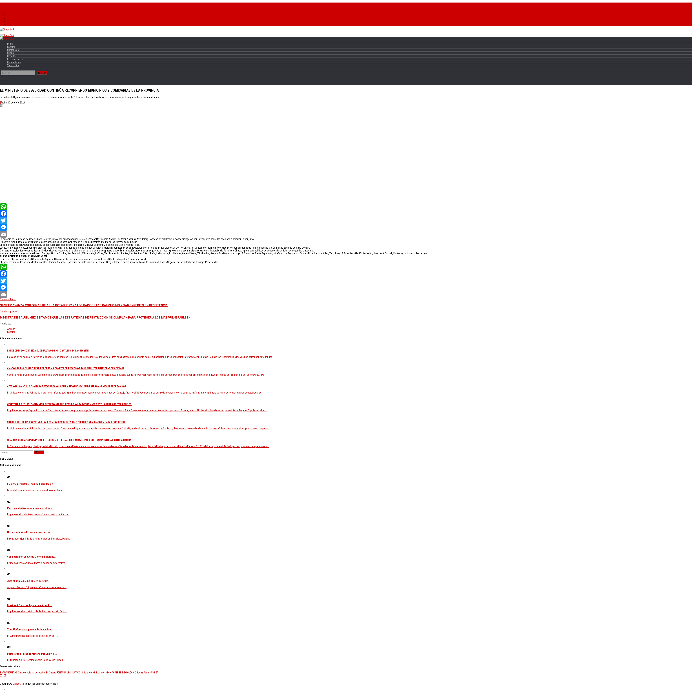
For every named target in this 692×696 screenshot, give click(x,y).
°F (5, 675)
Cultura (10, 12)
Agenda (11, 329)
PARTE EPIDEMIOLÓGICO (124, 672)
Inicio (10, 4)
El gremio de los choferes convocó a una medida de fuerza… (38, 514)
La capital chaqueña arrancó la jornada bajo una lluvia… (35, 490)
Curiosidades (14, 21)
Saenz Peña (143, 672)
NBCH (108, 672)
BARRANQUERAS (8, 672)
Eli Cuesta (51, 672)
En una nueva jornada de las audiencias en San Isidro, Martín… (38, 538)
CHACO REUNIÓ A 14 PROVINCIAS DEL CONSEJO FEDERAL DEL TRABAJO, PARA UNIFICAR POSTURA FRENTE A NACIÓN (69, 440)
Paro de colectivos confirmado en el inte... (30, 508)
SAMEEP (153, 672)
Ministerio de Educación (93, 672)
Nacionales (13, 9)
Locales (11, 6)
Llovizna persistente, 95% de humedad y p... (31, 484)
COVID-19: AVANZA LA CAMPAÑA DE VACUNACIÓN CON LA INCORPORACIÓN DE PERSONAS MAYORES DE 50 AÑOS (66, 386)
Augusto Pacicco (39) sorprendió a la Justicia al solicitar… (36, 587)
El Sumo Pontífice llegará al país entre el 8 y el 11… (32, 635)
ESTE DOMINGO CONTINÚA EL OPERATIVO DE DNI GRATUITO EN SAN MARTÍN (48, 350)
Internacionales (15, 18)
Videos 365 (13, 24)
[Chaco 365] (7, 29)
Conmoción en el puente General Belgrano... (31, 556)
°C (1, 675)
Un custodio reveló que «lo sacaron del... (30, 532)
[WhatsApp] (346, 206)
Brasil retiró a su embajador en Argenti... (29, 605)
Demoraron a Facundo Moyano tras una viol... (32, 653)
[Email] (346, 234)
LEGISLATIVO (73, 672)
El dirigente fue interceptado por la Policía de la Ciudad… (35, 660)
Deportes (12, 15)
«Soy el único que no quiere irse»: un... (28, 581)
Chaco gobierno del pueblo (32, 672)
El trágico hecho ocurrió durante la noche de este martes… (37, 563)
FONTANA (61, 672)
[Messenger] (346, 227)
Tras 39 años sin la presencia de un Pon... (30, 629)
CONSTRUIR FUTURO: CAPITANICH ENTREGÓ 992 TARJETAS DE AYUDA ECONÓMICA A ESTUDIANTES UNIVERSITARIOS (69, 404)
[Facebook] (346, 213)
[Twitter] (346, 220)
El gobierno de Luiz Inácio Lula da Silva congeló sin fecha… (37, 611)
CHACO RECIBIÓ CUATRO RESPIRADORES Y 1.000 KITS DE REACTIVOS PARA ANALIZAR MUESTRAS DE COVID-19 (65, 368)
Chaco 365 (18, 683)
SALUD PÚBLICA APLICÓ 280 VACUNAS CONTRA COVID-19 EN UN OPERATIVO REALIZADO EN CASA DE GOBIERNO (66, 422)
